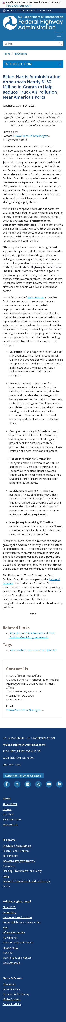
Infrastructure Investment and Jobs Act (33, 650)
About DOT (9, 907)
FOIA (5, 927)
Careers (7, 809)
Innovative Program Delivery (19, 861)
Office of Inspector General (18, 942)
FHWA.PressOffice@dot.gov (30, 136)
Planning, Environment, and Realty (22, 871)
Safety (6, 886)
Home (6, 53)
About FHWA (10, 804)
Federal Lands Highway (16, 850)
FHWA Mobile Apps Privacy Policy (22, 922)
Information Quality (14, 932)
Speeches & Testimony (16, 994)
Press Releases (11, 989)
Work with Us (10, 824)
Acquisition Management (17, 845)
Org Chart (8, 814)
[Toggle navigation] (58, 35)
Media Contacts (12, 999)
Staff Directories (12, 819)
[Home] (33, 24)
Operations (9, 866)
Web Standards (11, 962)
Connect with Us (12, 1004)
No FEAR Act (10, 937)
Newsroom (20, 53)
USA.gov (7, 952)
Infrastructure (10, 855)
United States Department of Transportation (29, 10)
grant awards (35, 297)
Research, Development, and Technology (26, 881)
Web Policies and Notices (17, 957)
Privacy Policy (10, 947)
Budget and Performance (17, 917)
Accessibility (9, 912)
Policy (6, 876)
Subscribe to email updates (23, 775)
